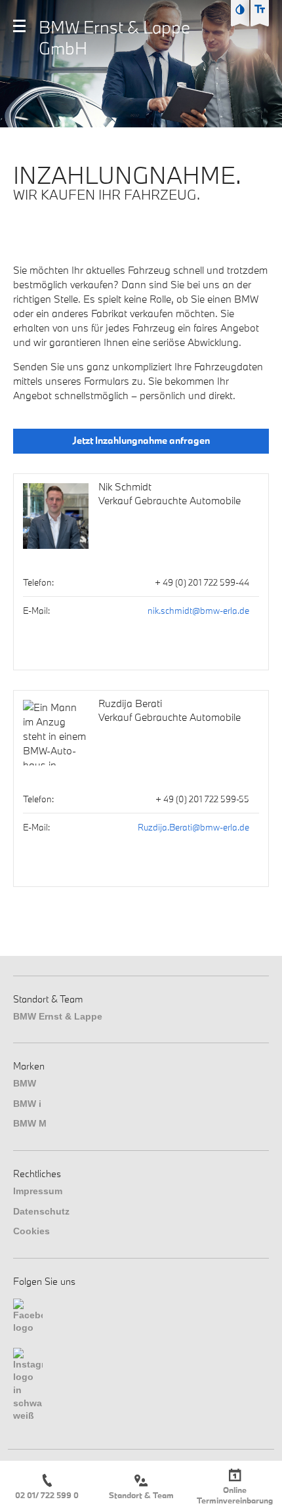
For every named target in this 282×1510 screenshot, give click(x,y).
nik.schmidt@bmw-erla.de (198, 610)
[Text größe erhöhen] (260, 9)
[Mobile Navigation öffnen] (19, 26)
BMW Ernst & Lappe (57, 1016)
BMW (24, 1083)
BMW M (30, 1123)
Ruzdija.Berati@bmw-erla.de (193, 827)
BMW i (27, 1103)
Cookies (31, 1231)
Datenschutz (41, 1211)
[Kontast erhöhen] (240, 9)
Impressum (37, 1191)
